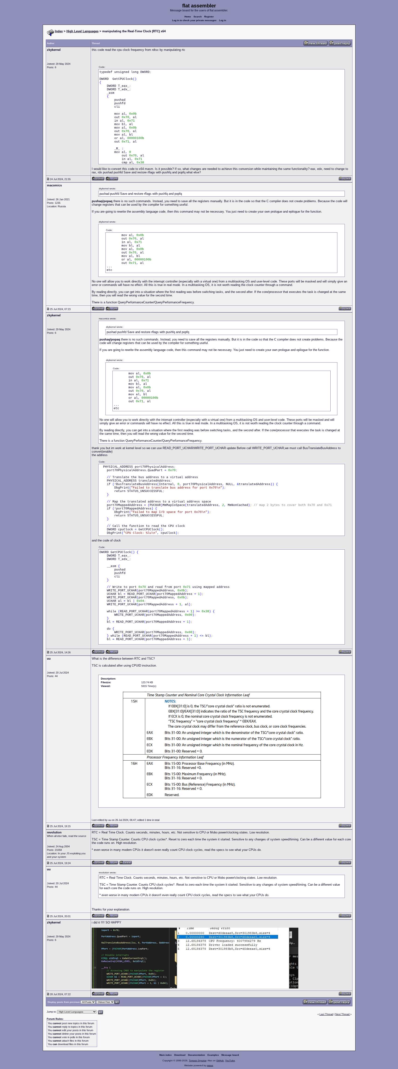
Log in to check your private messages (194, 20)
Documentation (196, 1055)
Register (209, 16)
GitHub (220, 1060)
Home (187, 16)
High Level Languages (82, 31)
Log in (222, 20)
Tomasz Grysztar (197, 1060)
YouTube (230, 1060)
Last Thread (326, 1014)
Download (179, 1055)
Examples (213, 1055)
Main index (165, 1055)
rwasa (210, 1065)
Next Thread (342, 1014)
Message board (230, 1055)
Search (198, 16)
